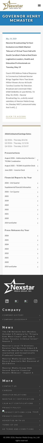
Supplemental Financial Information (18, 187)
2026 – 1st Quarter (12, 192)
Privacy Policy (11, 408)
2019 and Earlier (11, 223)
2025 (7, 196)
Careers (7, 390)
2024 (7, 201)
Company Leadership (14, 319)
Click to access (16, 116)
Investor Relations (14, 395)
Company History (13, 315)
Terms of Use (10, 425)
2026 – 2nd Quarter (12, 183)
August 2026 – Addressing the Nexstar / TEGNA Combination (20, 159)
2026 (7, 235)
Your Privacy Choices (20, 414)
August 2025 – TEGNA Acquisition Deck (20, 166)
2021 (7, 214)
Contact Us (9, 386)
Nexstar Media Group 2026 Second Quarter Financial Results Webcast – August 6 (17, 370)
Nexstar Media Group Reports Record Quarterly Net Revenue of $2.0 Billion (20, 361)
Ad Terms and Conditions (18, 429)
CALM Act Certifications (17, 403)
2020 (7, 218)
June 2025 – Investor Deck (15, 170)
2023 (7, 205)
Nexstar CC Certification (18, 399)
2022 (7, 209)
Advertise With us (13, 420)
